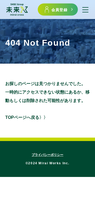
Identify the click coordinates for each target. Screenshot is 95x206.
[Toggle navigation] (85, 9)
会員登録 (59, 9)
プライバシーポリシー (47, 155)
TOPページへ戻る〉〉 (26, 117)
